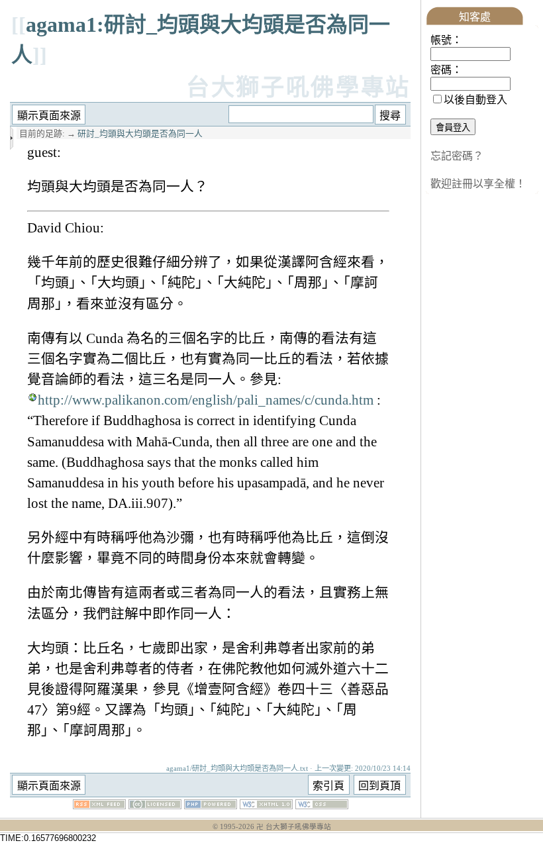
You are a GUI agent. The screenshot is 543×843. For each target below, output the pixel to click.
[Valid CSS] (321, 805)
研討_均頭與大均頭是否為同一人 (140, 133)
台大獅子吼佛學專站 (298, 88)
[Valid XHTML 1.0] (266, 805)
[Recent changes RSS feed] (99, 805)
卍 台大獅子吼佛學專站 (293, 826)
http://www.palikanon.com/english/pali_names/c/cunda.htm (205, 399)
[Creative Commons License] (154, 805)
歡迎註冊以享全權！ (478, 183)
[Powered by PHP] (210, 805)
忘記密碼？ (456, 156)
